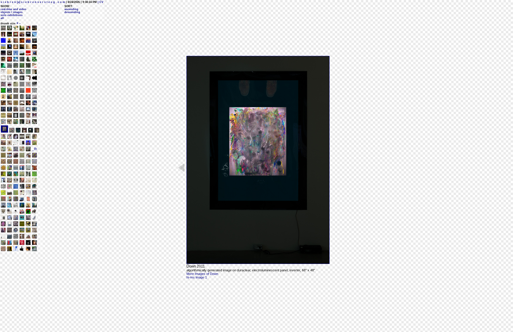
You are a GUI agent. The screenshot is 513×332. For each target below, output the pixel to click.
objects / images (12, 12)
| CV (100, 2)
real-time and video (13, 9)
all (2, 18)
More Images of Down (202, 274)
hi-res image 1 (196, 277)
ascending (71, 9)
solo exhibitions (12, 15)
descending (72, 12)
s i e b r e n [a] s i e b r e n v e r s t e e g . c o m (33, 2)
